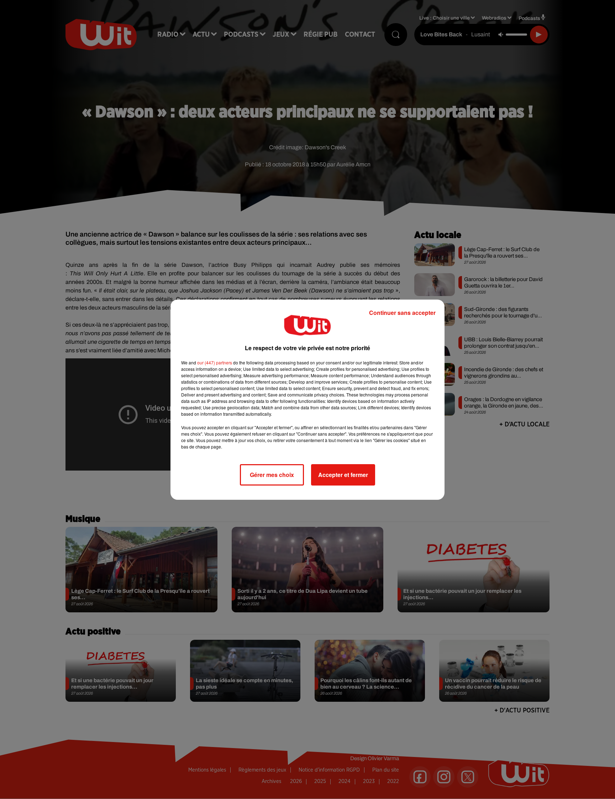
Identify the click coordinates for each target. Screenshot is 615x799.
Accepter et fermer (343, 475)
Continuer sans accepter (402, 312)
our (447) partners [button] (214, 362)
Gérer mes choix (272, 475)
